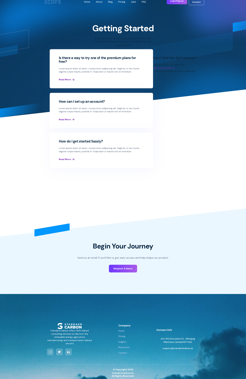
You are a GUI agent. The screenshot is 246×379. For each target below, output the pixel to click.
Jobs (133, 1)
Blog (110, 1)
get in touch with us (164, 67)
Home (87, 1)
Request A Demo (123, 268)
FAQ (144, 1)
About (99, 1)
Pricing (121, 1)
